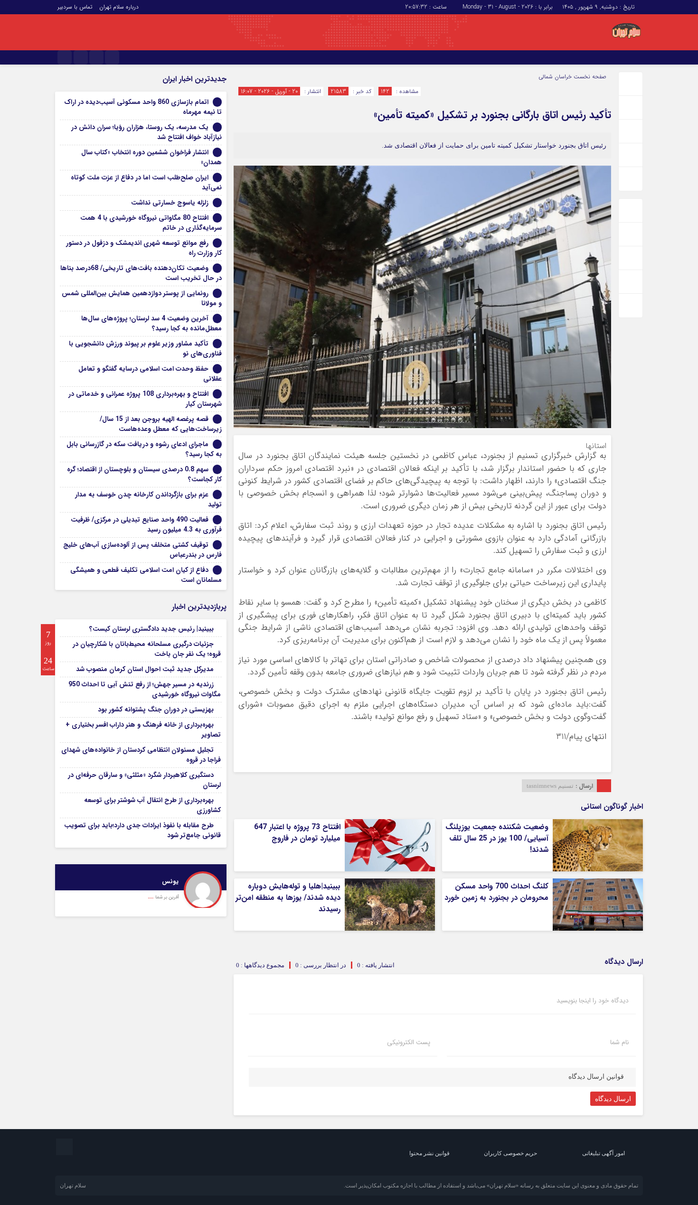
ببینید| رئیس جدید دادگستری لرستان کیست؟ (151, 629)
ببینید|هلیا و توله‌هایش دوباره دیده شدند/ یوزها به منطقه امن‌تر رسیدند (288, 897)
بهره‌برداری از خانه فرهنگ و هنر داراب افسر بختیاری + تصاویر (143, 729)
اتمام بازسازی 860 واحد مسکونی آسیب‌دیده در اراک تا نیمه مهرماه (143, 107)
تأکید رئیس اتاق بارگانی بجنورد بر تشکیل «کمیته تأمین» (492, 115)
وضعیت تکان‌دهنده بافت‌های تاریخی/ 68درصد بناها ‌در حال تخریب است (141, 273)
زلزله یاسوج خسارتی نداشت (169, 202)
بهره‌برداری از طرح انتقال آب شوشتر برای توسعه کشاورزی (152, 805)
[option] (140, 886)
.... (151, 896)
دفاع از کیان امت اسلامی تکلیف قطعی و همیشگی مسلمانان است (146, 575)
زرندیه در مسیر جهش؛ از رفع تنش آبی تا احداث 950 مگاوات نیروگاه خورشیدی (144, 689)
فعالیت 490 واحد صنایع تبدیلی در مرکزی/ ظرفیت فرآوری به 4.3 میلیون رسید (146, 524)
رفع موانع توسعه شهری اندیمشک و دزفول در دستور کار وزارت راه (144, 248)
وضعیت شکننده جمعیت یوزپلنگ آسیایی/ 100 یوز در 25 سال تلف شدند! (496, 838)
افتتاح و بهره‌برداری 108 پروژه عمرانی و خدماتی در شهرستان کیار (145, 399)
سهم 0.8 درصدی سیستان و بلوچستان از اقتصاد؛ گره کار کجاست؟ (144, 474)
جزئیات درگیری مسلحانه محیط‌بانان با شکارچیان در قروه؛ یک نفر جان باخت (147, 649)
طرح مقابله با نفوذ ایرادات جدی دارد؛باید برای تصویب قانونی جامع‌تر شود (142, 830)
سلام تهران (73, 1185)
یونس (170, 882)
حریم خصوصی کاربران (510, 1153)
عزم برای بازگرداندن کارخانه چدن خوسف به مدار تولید (148, 499)
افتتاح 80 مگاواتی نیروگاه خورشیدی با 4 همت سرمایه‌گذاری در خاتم (151, 223)
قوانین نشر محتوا (429, 1153)
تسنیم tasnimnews (550, 785)
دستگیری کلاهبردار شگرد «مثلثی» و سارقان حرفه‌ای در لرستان (144, 780)
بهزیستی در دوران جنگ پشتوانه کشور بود (156, 709)
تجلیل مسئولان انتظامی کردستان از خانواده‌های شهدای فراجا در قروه (141, 755)
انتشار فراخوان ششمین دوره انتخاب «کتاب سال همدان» (151, 157)
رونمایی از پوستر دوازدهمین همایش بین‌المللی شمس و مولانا (142, 298)
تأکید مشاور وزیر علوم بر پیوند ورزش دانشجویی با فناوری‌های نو (145, 348)
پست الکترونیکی (408, 1042)
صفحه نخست (589, 76)
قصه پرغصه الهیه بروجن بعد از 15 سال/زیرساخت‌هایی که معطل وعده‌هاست (161, 424)
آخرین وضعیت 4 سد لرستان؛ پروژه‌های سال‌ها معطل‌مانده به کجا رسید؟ (151, 323)
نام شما (619, 1042)
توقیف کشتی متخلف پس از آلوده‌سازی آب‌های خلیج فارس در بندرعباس (142, 550)
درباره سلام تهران (119, 6)
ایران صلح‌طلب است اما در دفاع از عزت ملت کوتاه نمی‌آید (146, 182)
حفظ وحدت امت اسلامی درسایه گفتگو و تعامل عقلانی (150, 374)
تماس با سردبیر (74, 6)
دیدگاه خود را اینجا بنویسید (593, 1000)
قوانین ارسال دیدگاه (596, 1076)
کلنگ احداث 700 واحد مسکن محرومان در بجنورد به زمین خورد (496, 892)
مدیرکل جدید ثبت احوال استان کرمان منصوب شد (145, 669)
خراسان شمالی (555, 76)
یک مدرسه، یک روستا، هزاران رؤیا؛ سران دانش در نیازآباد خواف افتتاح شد (146, 132)
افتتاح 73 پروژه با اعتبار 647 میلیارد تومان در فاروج (297, 832)
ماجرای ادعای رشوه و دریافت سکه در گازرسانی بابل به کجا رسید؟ (144, 449)
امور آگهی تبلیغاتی (603, 1153)
